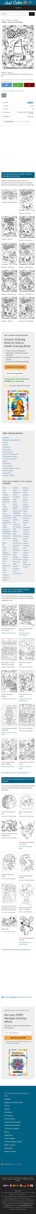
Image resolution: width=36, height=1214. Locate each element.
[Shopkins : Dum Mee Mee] (27, 264)
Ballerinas (6, 497)
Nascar (15, 552)
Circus (5, 513)
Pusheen (26, 490)
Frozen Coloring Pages (9, 912)
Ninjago (15, 557)
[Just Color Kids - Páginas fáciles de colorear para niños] (14, 1185)
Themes (5, 442)
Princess (25, 488)
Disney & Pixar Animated (10, 454)
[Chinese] (28, 1185)
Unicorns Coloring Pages (9, 816)
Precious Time (17, 573)
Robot (25, 492)
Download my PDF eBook (15, 367)
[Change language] (34, 2)
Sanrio (25, 497)
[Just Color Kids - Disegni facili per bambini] (21, 1185)
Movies (5, 461)
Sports (25, 513)
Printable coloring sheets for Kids (17, 997)
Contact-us (10, 1179)
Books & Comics (8, 470)
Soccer (25, 502)
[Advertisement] (18, 147)
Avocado (5, 495)
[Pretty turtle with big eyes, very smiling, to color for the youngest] (9, 926)
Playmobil (16, 568)
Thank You (26, 529)
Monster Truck (17, 543)
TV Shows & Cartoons (10, 459)
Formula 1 (6, 575)
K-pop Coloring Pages (26, 730)
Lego (14, 522)
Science (25, 499)
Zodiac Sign (27, 564)
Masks (15, 538)
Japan (15, 501)
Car (4, 504)
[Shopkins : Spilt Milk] (9, 318)
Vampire (25, 550)
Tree (24, 548)
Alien (4, 490)
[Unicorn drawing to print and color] (27, 873)
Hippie (15, 490)
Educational (6, 447)
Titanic (25, 541)
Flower (5, 570)
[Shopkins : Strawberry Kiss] (9, 291)
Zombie (25, 567)
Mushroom (16, 545)
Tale (24, 525)
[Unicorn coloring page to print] (9, 809)
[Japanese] (31, 1185)
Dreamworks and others (10, 456)
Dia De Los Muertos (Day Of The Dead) (7, 531)
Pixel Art (15, 566)
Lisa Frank (16, 524)
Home (3, 20)
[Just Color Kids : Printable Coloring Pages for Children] (16, 2)
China (4, 506)
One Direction (17, 559)
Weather (25, 557)
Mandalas (6, 437)
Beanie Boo (6, 502)
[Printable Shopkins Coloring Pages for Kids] (2, 997)
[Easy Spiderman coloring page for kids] (27, 839)
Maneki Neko (17, 536)
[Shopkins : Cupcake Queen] (27, 291)
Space (25, 511)
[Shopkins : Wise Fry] (9, 236)
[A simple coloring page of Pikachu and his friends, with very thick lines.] (9, 831)
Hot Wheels (16, 497)
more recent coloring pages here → (20, 772)
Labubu (15, 520)
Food (4, 572)
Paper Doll (16, 561)
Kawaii (15, 504)
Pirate (15, 564)
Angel (4, 492)
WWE (25, 562)
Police (15, 571)
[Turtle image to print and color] (9, 872)
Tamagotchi (26, 527)
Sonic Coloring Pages (26, 912)
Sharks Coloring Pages (26, 667)
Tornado (25, 543)
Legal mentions (17, 1179)
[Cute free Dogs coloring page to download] (9, 759)
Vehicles (25, 553)
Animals (5, 445)
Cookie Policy (25, 1179)
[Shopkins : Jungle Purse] (9, 264)
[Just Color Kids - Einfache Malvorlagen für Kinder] (24, 1185)
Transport (26, 545)
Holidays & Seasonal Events (11, 440)
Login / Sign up (30, 2)
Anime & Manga (8, 466)
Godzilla (15, 488)
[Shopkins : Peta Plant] (27, 210)
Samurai (25, 495)
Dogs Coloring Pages (8, 766)
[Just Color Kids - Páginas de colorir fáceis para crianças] (17, 1185)
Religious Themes (8, 475)
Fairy (4, 550)
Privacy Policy (15, 1043)
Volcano (25, 555)
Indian (15, 499)
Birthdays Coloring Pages (10, 698)
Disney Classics (8, 452)
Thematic (9, 20)
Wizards (25, 560)
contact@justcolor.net (25, 1205)
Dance (5, 527)
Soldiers (25, 509)
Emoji (4, 547)
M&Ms (15, 531)
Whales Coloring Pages (9, 633)
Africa (4, 488)
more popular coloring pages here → (20, 949)
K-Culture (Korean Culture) (11, 468)
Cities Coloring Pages (9, 667)
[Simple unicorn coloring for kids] (27, 809)
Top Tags (4, 1179)
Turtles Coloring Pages (9, 878)
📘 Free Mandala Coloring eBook (11, 1164)
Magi (14, 533)
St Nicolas (26, 518)
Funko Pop (6, 577)
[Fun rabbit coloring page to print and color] (27, 935)
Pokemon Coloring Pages (10, 838)
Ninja (14, 554)
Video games (7, 473)
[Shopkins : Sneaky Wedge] (27, 318)
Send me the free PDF (18, 1038)
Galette (5, 579)
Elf (3, 545)
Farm (4, 561)
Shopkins (15, 20)
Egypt (4, 543)
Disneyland (6, 536)
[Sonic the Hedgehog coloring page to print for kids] (27, 905)
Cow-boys (6, 520)
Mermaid (15, 540)
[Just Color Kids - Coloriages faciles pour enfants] (10, 1185)
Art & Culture (7, 449)
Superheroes (7, 463)
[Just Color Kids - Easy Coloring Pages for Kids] (5, 1185)
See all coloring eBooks (14, 373)
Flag (4, 568)
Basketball (6, 499)
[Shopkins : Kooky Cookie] (27, 237)
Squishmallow (27, 516)
